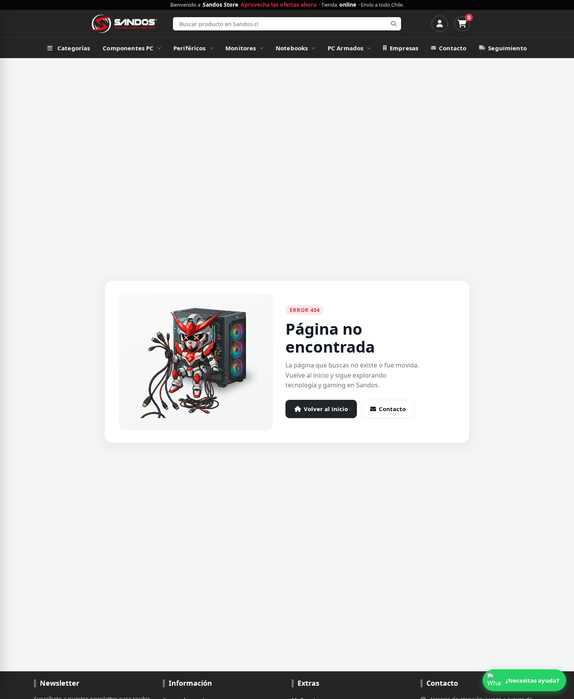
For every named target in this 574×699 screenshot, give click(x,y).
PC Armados (346, 48)
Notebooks (292, 48)
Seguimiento (507, 48)
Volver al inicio (326, 409)
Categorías (73, 48)
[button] (524, 680)
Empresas (404, 48)
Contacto (452, 48)
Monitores (240, 48)
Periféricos (189, 48)
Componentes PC (128, 48)
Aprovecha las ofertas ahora (278, 4)
